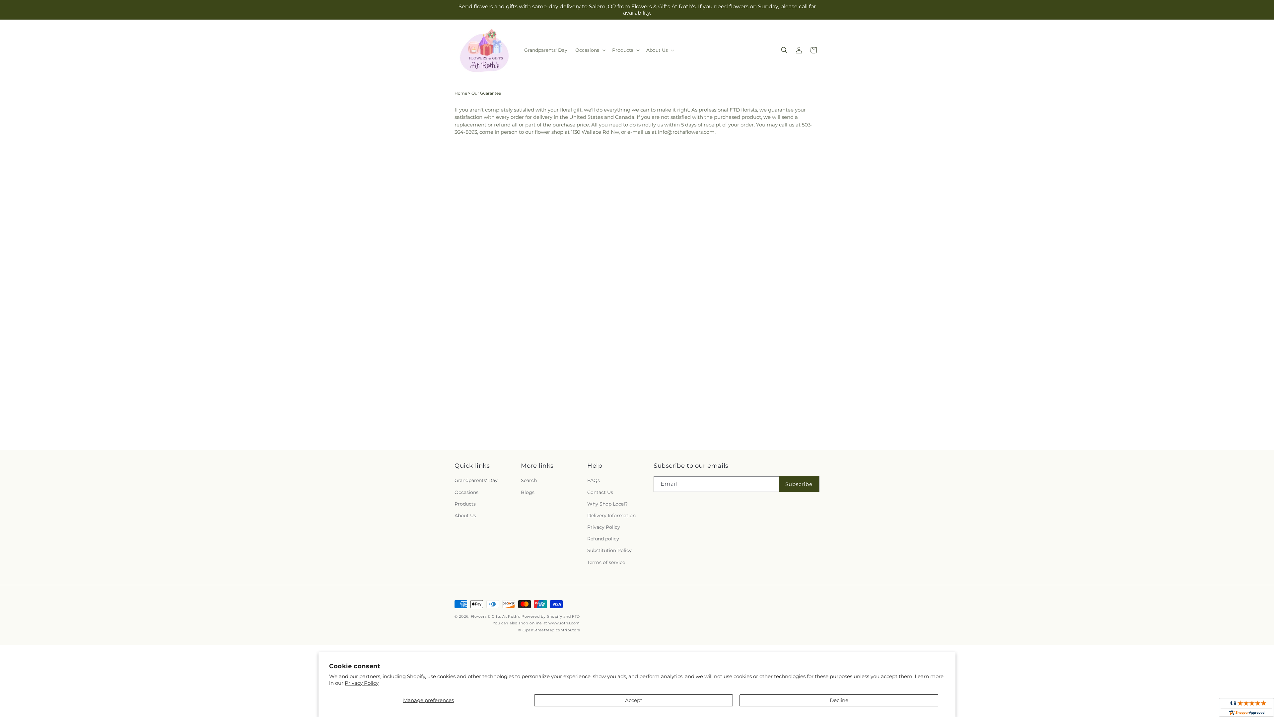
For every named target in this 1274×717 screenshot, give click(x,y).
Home (461, 93)
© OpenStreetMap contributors (549, 630)
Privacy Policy (362, 683)
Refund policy (603, 539)
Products (465, 504)
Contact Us (600, 492)
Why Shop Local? (607, 504)
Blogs (527, 492)
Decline (839, 700)
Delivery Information (611, 515)
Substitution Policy (609, 550)
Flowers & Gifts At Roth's (496, 616)
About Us (465, 515)
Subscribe (799, 484)
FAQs (593, 480)
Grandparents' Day (476, 480)
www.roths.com (564, 623)
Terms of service (606, 562)
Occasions (466, 492)
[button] (589, 50)
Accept (633, 700)
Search (529, 480)
